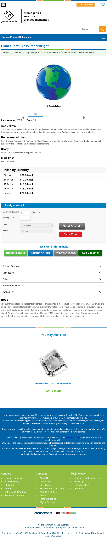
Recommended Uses (13, 285)
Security (79, 488)
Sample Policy (12, 481)
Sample (8, 193)
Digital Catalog (47, 502)
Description (8, 272)
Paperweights (32, 52)
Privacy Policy (82, 484)
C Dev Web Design (53, 535)
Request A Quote (72, 437)
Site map (79, 481)
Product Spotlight (48, 498)
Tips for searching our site (87, 478)
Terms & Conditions (14, 495)
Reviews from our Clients (52, 488)
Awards (17, 52)
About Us (44, 478)
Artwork (9, 488)
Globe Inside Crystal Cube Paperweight (53, 383)
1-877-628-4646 (85, 4)
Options (6, 279)
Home (6, 52)
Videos (43, 495)
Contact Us (45, 481)
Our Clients (45, 484)
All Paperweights (51, 52)
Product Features (11, 266)
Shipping (9, 484)
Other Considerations (15, 491)
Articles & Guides (48, 491)
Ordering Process (13, 478)
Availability (8, 291)
